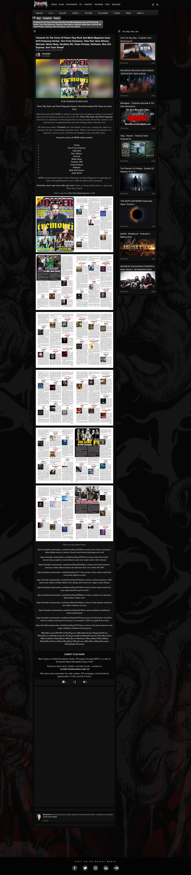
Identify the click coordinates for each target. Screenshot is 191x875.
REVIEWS (99, 4)
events (75, 13)
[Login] (153, 4)
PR (80, 4)
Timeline (39, 13)
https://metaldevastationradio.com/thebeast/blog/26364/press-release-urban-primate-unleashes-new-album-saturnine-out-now (74, 604)
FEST (107, 4)
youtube (88, 13)
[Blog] (35, 31)
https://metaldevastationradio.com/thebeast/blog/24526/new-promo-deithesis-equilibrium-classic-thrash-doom (74, 611)
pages (128, 13)
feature (57, 18)
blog (51, 13)
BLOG (61, 4)
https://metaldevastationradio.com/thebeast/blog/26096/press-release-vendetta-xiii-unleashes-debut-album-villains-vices (74, 596)
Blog (39, 18)
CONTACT (88, 4)
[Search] (157, 4)
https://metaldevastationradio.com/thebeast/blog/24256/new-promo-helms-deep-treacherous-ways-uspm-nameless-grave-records (74, 588)
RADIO (54, 4)
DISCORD (116, 4)
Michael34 (47, 814)
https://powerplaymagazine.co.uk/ (81, 193)
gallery (62, 13)
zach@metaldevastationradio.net (74, 668)
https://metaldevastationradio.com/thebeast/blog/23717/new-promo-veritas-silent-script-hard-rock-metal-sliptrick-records (74, 573)
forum (117, 13)
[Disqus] (74, 718)
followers (103, 13)
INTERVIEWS (71, 4)
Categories (47, 18)
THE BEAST (46, 54)
